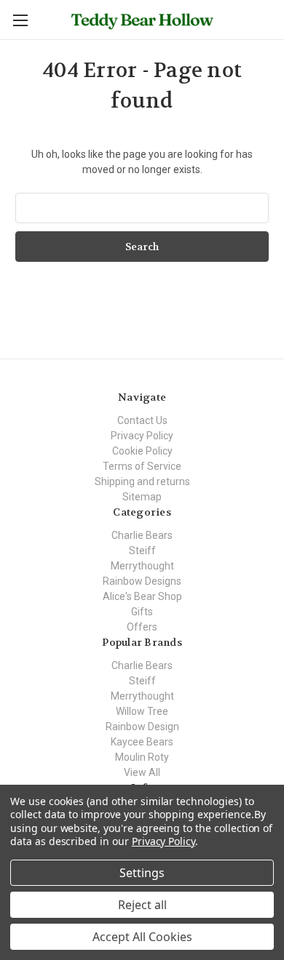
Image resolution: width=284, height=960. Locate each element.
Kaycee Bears (142, 742)
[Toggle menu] (20, 20)
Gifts (142, 611)
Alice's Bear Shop (142, 596)
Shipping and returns (142, 481)
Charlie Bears (142, 535)
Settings (142, 873)
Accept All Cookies (142, 937)
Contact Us (142, 420)
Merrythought (142, 566)
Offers (142, 627)
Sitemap (142, 497)
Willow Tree (142, 711)
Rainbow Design (142, 726)
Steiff (142, 550)
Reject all (142, 905)
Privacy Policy (142, 435)
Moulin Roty (142, 757)
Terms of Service (142, 466)
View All (142, 772)
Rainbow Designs (142, 581)
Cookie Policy (142, 451)
